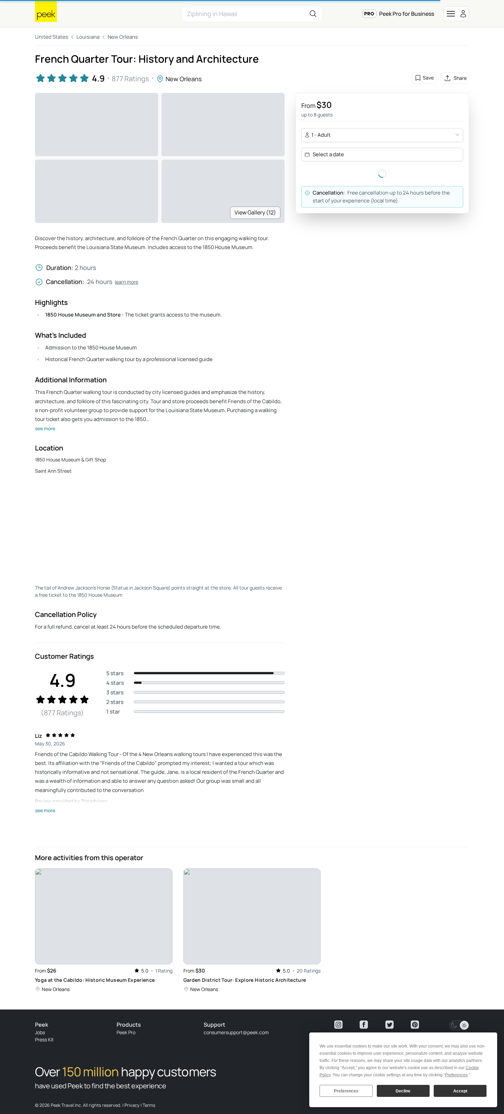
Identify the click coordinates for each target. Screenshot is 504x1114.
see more (45, 428)
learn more (126, 281)
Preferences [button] (456, 1075)
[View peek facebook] (364, 1024)
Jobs (40, 1032)
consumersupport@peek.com (236, 1032)
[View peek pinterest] (415, 1024)
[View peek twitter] (389, 1024)
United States (51, 36)
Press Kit (44, 1039)
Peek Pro (126, 1032)
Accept (460, 1091)
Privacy (132, 1105)
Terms (149, 1105)
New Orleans (123, 36)
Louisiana (87, 36)
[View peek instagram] (338, 1024)
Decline (403, 1091)
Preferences (346, 1091)
